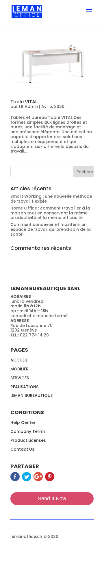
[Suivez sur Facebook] (15, 476)
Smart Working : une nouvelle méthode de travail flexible (51, 198)
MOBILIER (19, 369)
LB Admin (28, 106)
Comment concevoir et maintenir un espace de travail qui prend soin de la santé (50, 229)
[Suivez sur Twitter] (26, 476)
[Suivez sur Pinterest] (49, 476)
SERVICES (19, 378)
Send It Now (52, 498)
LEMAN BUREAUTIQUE (31, 395)
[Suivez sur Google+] (38, 476)
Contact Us (22, 449)
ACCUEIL (18, 360)
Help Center (23, 422)
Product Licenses (28, 440)
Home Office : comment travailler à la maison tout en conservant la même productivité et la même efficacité (50, 213)
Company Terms (28, 431)
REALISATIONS (24, 387)
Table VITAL (23, 101)
